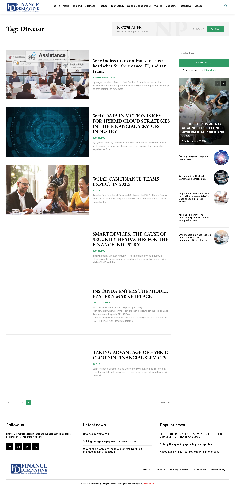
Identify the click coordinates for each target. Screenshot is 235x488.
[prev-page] (9, 402)
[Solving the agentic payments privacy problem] (221, 157)
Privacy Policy (210, 70)
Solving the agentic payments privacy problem (194, 157)
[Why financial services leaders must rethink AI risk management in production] (221, 237)
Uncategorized (101, 302)
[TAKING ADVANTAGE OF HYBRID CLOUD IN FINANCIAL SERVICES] (47, 363)
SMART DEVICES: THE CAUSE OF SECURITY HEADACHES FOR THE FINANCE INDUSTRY (130, 239)
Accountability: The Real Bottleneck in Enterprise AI (192, 177)
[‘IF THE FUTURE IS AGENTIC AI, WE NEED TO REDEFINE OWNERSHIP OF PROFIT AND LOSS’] (204, 111)
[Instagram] (18, 446)
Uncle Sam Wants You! (96, 434)
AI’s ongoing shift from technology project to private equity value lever (194, 218)
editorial (185, 141)
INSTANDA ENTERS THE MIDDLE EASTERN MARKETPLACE (130, 293)
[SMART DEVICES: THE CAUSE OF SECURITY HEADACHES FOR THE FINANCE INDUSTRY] (47, 248)
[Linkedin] (27, 446)
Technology (100, 138)
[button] (225, 5)
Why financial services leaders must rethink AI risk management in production (195, 238)
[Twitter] (35, 446)
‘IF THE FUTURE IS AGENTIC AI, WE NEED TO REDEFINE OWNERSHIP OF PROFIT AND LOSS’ (203, 130)
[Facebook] (9, 446)
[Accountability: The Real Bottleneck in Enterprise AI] (221, 177)
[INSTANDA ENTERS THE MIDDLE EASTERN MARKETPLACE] (47, 305)
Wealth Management (104, 77)
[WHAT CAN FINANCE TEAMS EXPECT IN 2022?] (47, 190)
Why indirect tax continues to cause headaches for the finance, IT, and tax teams (129, 65)
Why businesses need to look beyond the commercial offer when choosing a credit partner (194, 197)
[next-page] (223, 83)
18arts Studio (148, 484)
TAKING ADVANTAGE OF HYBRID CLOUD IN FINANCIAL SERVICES (130, 355)
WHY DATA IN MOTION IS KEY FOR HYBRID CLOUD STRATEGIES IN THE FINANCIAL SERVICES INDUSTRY (131, 124)
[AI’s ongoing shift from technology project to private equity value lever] (221, 217)
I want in (202, 62)
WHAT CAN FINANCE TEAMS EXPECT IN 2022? (126, 181)
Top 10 (96, 190)
